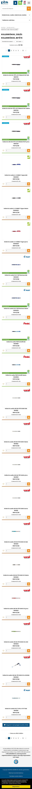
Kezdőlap (3, 27)
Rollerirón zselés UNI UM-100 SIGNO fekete (16, 442)
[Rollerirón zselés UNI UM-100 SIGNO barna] (16, 498)
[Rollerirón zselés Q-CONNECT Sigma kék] (16, 165)
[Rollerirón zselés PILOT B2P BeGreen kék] (16, 265)
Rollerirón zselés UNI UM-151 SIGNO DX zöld (16, 642)
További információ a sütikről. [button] (15, 783)
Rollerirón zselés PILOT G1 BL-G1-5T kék (16, 708)
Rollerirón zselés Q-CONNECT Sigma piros (16, 242)
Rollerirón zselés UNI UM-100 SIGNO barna (16, 508)
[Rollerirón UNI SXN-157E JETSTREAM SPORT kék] (16, 65)
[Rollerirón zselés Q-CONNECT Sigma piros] (16, 231)
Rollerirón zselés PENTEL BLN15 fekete (16, 375)
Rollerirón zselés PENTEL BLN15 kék (16, 342)
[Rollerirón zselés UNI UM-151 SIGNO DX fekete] (16, 565)
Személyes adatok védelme (16, 776)
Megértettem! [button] (16, 786)
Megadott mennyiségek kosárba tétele (17, 725)
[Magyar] (25, 4)
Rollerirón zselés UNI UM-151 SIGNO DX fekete (16, 575)
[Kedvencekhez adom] (3, 83)
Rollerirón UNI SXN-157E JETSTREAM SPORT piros (16, 142)
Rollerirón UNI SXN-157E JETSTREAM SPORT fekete (16, 108)
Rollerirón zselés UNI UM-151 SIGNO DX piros (16, 608)
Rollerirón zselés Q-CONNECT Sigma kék (16, 175)
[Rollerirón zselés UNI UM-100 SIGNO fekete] (16, 431)
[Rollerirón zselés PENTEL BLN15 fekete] (16, 365)
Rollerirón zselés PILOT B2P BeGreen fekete (16, 308)
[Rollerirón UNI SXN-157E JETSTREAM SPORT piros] (16, 131)
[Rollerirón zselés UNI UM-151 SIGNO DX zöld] (16, 631)
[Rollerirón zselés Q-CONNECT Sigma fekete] (16, 198)
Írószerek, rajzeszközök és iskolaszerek (9, 28)
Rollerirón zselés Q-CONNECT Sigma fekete (16, 208)
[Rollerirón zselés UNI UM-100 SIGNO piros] (16, 465)
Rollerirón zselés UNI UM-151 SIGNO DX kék (16, 542)
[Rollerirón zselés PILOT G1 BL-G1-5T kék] (16, 698)
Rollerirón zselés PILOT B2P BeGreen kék (16, 275)
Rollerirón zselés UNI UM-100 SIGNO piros (16, 475)
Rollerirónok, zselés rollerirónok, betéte (9, 29)
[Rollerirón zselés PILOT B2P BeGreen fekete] (16, 298)
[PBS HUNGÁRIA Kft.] (4, 3)
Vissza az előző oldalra (16, 733)
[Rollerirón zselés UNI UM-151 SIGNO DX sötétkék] (16, 665)
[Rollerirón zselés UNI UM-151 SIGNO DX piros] (16, 598)
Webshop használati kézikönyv (16, 773)
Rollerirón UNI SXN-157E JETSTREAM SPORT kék (16, 75)
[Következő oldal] (26, 50)
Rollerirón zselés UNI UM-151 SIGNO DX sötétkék (16, 675)
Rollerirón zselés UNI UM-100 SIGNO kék (16, 408)
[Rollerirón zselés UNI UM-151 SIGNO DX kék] (16, 531)
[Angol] (25, 2)
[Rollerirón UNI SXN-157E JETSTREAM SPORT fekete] (16, 98)
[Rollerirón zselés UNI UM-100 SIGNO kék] (16, 398)
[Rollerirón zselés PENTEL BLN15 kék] (16, 331)
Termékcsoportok (10, 27)
